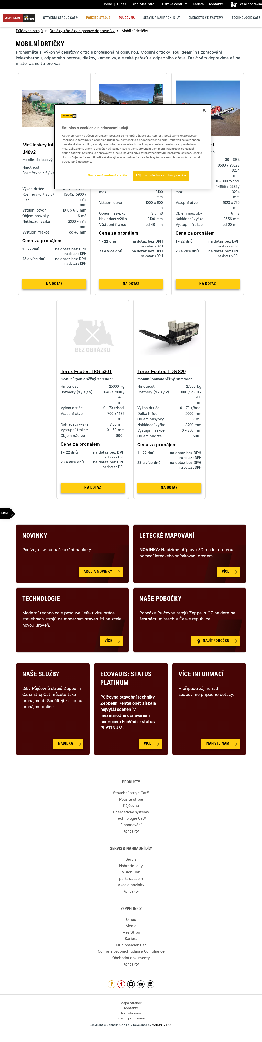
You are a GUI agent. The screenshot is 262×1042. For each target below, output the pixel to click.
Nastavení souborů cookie (107, 175)
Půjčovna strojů (29, 31)
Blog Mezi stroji (144, 4)
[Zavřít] (204, 110)
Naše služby (40, 675)
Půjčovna (127, 18)
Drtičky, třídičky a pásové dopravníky (82, 31)
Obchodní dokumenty (131, 958)
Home (107, 4)
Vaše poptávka (250, 4)
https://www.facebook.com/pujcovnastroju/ (121, 984)
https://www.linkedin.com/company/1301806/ (150, 984)
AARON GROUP (162, 1025)
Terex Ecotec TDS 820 (161, 372)
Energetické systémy (206, 18)
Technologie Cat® (246, 18)
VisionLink (131, 872)
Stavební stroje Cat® (60, 18)
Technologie (41, 599)
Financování (131, 825)
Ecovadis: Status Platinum (126, 679)
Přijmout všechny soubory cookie (161, 175)
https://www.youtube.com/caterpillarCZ (141, 984)
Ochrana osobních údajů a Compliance (131, 952)
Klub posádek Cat (131, 945)
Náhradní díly (131, 866)
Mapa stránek (131, 1003)
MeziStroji (131, 933)
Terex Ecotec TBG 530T (86, 372)
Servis (131, 860)
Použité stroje (98, 18)
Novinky (34, 536)
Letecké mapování (167, 536)
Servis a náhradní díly (161, 18)
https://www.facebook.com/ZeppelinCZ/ (111, 984)
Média (131, 926)
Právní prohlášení (131, 1019)
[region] (132, 146)
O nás (121, 4)
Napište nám (131, 1013)
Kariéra (198, 4)
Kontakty (216, 4)
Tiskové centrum (174, 4)
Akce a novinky (131, 885)
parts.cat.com (131, 879)
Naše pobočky (160, 599)
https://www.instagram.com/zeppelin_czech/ (131, 984)
